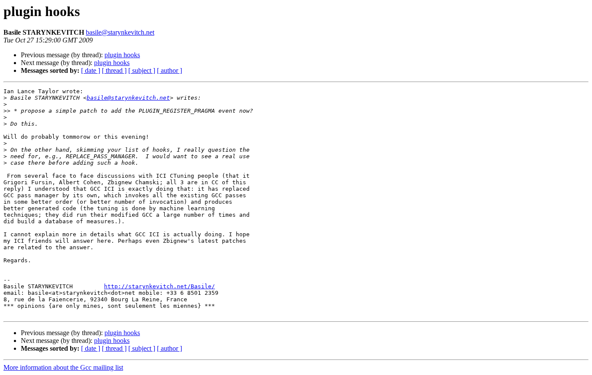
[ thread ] (114, 70)
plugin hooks (122, 55)
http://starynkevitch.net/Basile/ (159, 286)
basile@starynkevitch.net (120, 32)
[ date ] (90, 70)
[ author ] (169, 70)
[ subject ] (141, 70)
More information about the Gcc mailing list (63, 367)
